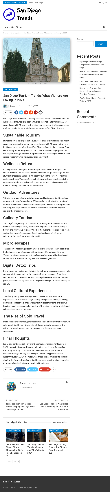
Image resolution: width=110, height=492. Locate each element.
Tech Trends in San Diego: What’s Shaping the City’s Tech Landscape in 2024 (20, 407)
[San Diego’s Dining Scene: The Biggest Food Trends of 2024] (58, 435)
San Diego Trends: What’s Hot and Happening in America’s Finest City (54, 407)
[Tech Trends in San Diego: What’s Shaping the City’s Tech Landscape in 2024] (15, 435)
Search (80, 39)
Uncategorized (10, 90)
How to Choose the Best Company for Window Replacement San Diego (93, 74)
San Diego (39, 3)
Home (31, 3)
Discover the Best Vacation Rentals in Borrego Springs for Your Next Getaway (91, 91)
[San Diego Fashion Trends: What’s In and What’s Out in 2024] (36, 435)
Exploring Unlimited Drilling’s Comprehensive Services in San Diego (92, 65)
